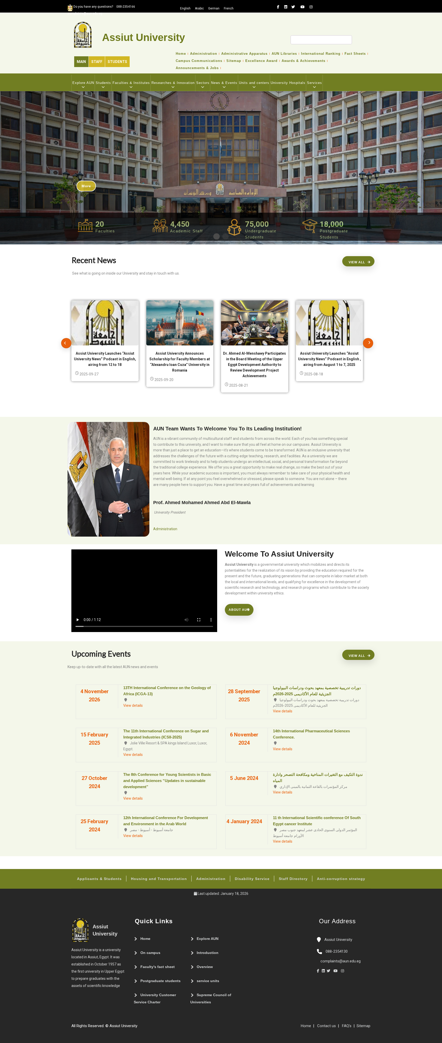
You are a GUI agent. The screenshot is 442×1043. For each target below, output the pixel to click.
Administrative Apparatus (244, 54)
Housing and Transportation (159, 879)
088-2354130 (337, 951)
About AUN (239, 610)
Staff (96, 62)
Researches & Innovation (173, 83)
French (229, 8)
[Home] (155, 1028)
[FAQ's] (145, 1028)
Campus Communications (199, 61)
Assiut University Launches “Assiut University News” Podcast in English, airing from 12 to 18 (105, 359)
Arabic (199, 8)
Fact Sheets (355, 54)
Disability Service (252, 879)
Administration (203, 54)
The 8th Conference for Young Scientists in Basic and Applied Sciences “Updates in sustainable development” (167, 780)
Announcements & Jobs (197, 68)
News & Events (224, 83)
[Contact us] (150, 1028)
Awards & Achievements (303, 61)
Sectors (202, 83)
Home (181, 54)
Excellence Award (261, 61)
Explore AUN (83, 83)
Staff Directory (293, 879)
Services (314, 83)
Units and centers (254, 83)
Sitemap (233, 61)
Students (117, 62)
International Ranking (320, 54)
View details (133, 705)
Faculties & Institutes (131, 83)
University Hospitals (288, 83)
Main (81, 62)
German (213, 8)
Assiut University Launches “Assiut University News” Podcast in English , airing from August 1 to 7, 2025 (329, 359)
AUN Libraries (284, 54)
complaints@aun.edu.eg (340, 961)
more (86, 186)
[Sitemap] (139, 1028)
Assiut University (337, 939)
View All (357, 262)
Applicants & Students (99, 879)
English (185, 8)
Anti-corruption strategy (341, 879)
